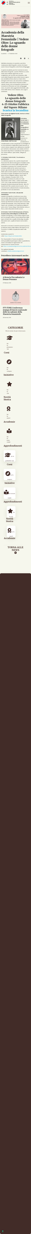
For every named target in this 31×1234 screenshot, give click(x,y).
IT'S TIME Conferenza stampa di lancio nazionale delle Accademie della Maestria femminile (15, 311)
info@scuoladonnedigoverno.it (16, 251)
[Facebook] (20, 58)
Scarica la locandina (15, 110)
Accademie (3, 53)
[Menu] (29, 3)
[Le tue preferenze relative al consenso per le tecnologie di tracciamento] (2, 1231)
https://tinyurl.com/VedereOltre (13, 236)
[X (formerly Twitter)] (28, 58)
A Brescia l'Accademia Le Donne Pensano (14, 278)
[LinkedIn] (24, 58)
